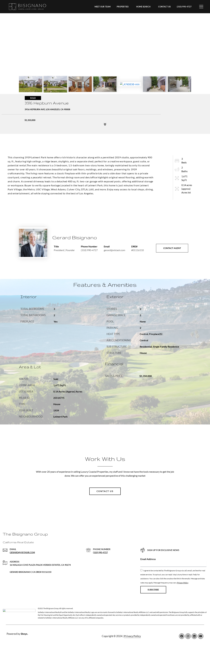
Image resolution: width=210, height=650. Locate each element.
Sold (33, 98)
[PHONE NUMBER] (88, 550)
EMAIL (13, 549)
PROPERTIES (123, 6)
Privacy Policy (182, 583)
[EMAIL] (5, 550)
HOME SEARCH (143, 6)
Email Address (148, 559)
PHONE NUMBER (101, 549)
